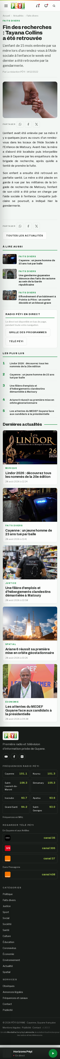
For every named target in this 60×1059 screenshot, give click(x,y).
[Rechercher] (54, 5)
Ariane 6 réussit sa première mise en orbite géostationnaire (32, 401)
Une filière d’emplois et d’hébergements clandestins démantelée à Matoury (27, 388)
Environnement (11, 960)
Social (6, 918)
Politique (8, 894)
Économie (8, 954)
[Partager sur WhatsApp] (20, 124)
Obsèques (8, 986)
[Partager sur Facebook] (28, 124)
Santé (6, 930)
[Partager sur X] (36, 124)
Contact (7, 1004)
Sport (6, 912)
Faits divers (32, 15)
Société (7, 924)
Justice (7, 906)
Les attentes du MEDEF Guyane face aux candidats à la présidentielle (32, 412)
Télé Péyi (16, 341)
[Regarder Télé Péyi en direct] (46, 5)
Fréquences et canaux (15, 998)
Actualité (8, 966)
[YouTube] (6, 756)
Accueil (6, 15)
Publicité (8, 1010)
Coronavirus (9, 948)
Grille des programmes (28, 332)
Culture (7, 936)
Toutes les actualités (24, 235)
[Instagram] (22, 756)
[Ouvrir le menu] (6, 5)
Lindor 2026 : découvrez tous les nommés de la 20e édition (29, 365)
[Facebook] (14, 756)
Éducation (8, 942)
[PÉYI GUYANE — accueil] (18, 5)
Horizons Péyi (22, 1051)
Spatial (6, 972)
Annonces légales (13, 992)
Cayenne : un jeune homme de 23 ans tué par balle (32, 376)
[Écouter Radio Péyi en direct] (37, 5)
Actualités (18, 15)
